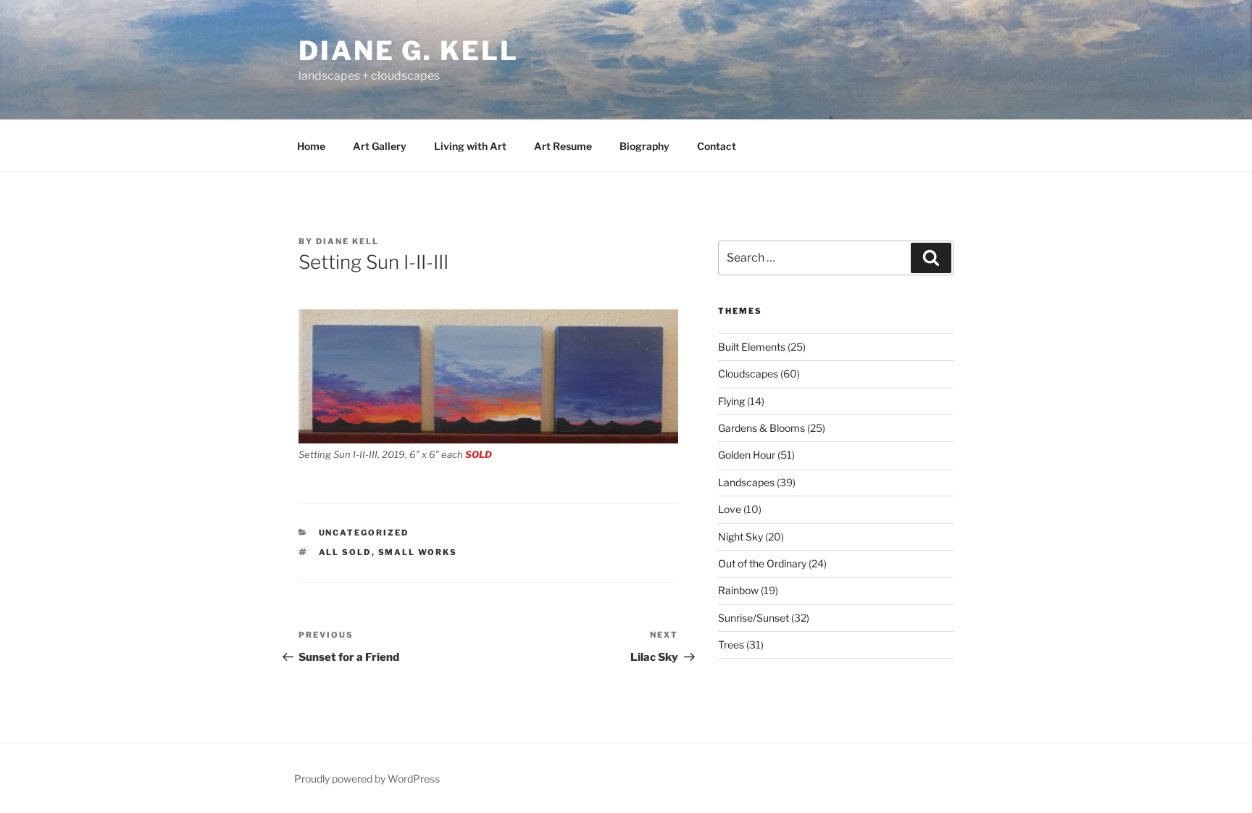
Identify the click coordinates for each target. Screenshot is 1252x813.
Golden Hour (746, 455)
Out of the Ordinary (762, 563)
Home (311, 146)
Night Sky (740, 536)
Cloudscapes (748, 373)
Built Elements (751, 347)
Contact (716, 146)
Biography (644, 146)
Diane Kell (347, 241)
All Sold (345, 552)
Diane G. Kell (408, 51)
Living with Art (470, 146)
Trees (731, 644)
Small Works (418, 552)
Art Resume (563, 146)
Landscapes (746, 482)
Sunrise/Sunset (753, 618)
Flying (731, 401)
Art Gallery (379, 146)
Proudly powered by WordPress (367, 778)
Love (729, 509)
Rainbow (738, 590)
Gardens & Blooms (761, 428)
